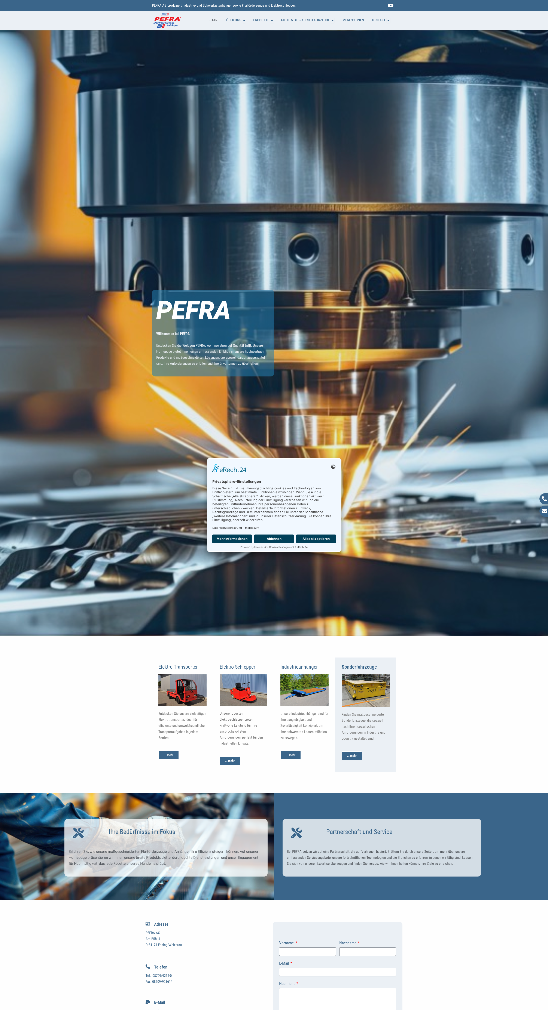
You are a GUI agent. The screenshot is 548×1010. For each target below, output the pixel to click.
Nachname (348, 943)
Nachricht (287, 984)
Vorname (287, 943)
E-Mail (284, 963)
